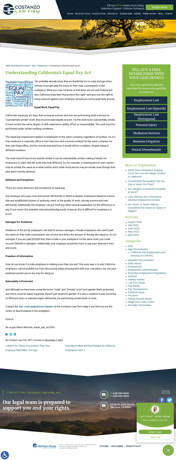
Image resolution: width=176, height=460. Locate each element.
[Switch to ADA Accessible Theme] (5, 455)
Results (137, 13)
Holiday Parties (136, 279)
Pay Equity (134, 285)
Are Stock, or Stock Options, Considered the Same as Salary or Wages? (147, 207)
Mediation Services (146, 133)
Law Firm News (136, 282)
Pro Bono (133, 295)
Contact (168, 13)
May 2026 (133, 231)
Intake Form (159, 7)
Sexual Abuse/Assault (146, 149)
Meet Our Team (82, 13)
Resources (113, 13)
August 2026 (135, 222)
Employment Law (146, 100)
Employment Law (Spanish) (146, 108)
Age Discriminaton (138, 249)
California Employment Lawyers (18, 66)
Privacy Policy (133, 446)
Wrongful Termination (139, 305)
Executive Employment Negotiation (147, 273)
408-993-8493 (121, 393)
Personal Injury (146, 125)
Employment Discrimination (143, 269)
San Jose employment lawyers (36, 306)
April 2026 (133, 235)
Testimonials (126, 13)
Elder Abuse (134, 263)
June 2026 (133, 228)
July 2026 (133, 225)
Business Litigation (146, 141)
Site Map (104, 446)
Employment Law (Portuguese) (146, 116)
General (132, 276)
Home (70, 13)
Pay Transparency (138, 289)
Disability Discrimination (141, 260)
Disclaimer (117, 446)
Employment (42, 66)
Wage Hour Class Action (141, 302)
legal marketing (80, 446)
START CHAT (155, 432)
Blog (160, 13)
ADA (130, 246)
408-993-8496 (121, 396)
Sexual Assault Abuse (140, 298)
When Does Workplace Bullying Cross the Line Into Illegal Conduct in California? (147, 173)
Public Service (149, 13)
